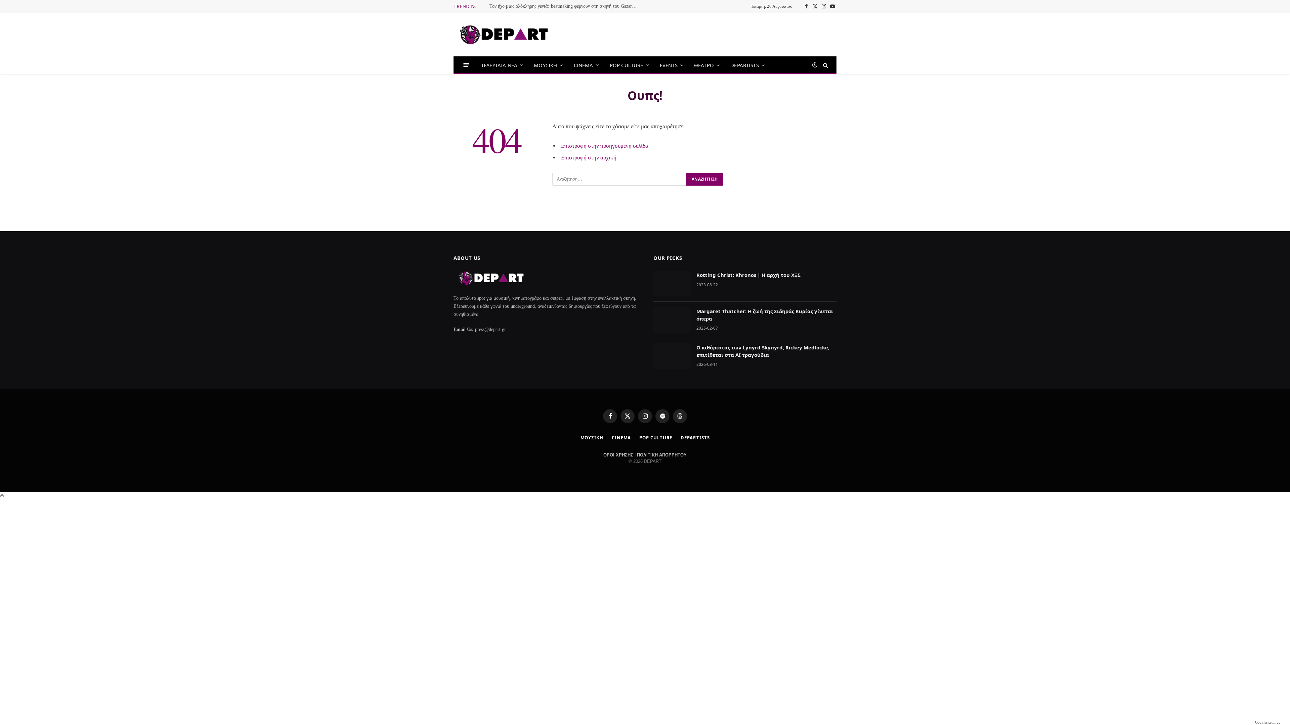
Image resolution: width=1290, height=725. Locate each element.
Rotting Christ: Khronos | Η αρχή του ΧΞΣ (748, 275)
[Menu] (466, 65)
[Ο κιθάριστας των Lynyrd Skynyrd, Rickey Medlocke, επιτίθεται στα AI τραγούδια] (671, 356)
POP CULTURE (626, 65)
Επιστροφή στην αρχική (588, 157)
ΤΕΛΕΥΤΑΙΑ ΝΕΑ (499, 65)
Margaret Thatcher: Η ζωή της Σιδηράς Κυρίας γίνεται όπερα (764, 315)
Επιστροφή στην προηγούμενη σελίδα (604, 146)
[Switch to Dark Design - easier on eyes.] (815, 65)
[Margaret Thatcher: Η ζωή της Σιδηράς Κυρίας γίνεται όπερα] (671, 320)
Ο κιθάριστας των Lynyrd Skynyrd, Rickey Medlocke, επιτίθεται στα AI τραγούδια (762, 351)
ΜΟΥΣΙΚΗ (545, 65)
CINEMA (583, 65)
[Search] (825, 64)
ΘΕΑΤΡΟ (704, 65)
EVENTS (669, 65)
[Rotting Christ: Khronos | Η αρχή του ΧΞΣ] (671, 283)
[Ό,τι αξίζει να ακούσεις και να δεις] (504, 34)
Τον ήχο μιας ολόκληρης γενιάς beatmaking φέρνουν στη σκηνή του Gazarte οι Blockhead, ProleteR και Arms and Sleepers (565, 6)
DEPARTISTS (744, 65)
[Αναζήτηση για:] (619, 179)
